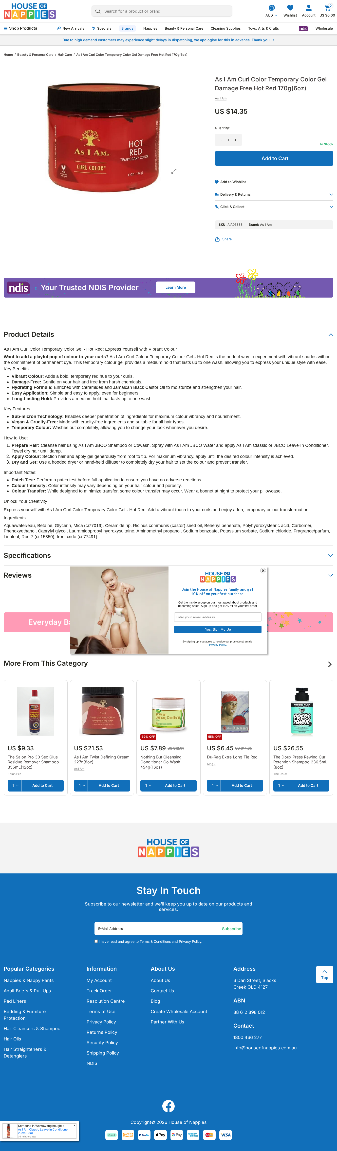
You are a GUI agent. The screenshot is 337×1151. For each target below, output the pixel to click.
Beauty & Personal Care (184, 28)
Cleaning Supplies (226, 28)
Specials (104, 28)
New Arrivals (73, 28)
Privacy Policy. (218, 644)
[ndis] (303, 28)
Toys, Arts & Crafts (263, 28)
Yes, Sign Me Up (218, 629)
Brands (127, 28)
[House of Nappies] (30, 11)
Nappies (150, 28)
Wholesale (324, 28)
